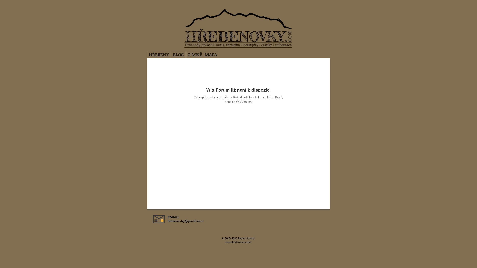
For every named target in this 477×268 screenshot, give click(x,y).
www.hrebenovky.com (238, 242)
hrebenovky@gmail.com (186, 221)
